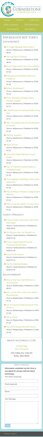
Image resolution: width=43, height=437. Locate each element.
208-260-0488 (21, 346)
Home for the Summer (15, 254)
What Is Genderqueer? (15, 88)
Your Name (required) (13, 377)
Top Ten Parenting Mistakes (17, 264)
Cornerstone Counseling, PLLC (21, 9)
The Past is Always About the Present (21, 327)
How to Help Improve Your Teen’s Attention (23, 66)
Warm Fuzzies (12, 145)
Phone (7, 391)
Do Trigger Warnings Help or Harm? (20, 47)
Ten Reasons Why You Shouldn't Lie (20, 232)
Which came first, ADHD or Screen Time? (22, 204)
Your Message (10, 399)
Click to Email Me (21, 349)
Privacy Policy (10, 434)
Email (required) (11, 384)
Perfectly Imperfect (13, 135)
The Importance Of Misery (16, 57)
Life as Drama (11, 317)
